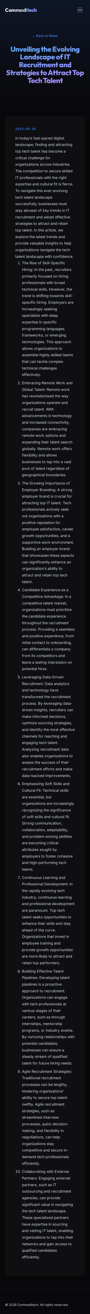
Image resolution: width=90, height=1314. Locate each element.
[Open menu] (80, 10)
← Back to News (45, 36)
